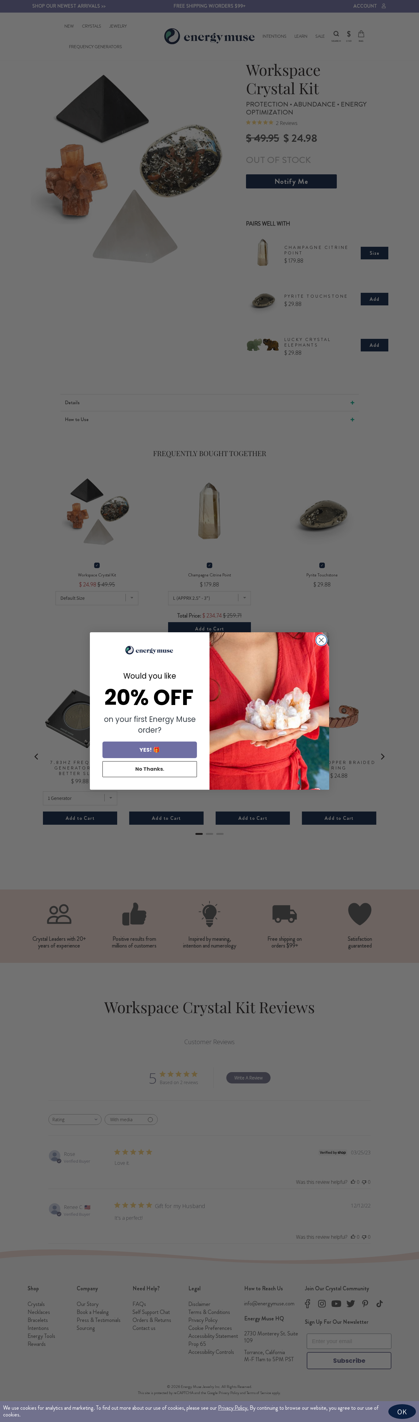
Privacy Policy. (233, 1408)
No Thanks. (149, 769)
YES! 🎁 (150, 750)
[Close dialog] (321, 640)
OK (402, 1411)
